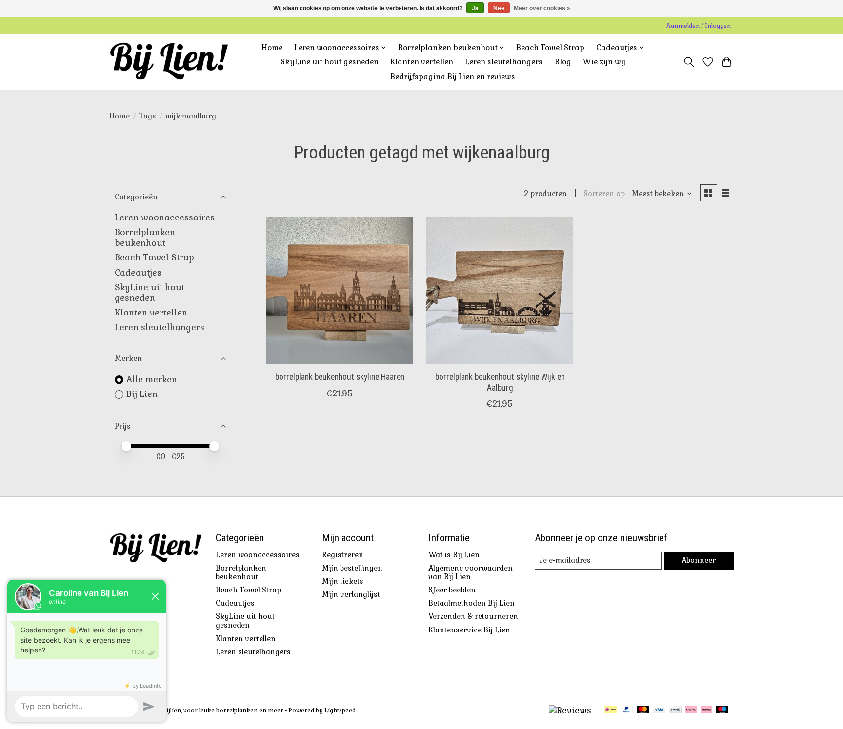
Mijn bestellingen (352, 568)
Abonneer (699, 560)
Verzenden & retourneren (473, 616)
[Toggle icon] (689, 62)
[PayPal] (627, 710)
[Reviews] (570, 710)
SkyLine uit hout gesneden (330, 62)
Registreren (342, 555)
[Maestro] (722, 710)
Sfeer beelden (452, 590)
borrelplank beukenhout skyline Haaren (339, 377)
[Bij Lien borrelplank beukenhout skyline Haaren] (339, 290)
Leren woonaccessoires (165, 217)
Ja (475, 8)
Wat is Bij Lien (454, 555)
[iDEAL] (610, 710)
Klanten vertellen (421, 62)
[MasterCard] (643, 710)
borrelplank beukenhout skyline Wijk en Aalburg (500, 382)
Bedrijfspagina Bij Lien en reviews (452, 76)
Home (271, 48)
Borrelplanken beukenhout (145, 237)
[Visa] (659, 710)
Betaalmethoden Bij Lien (471, 603)
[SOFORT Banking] (691, 710)
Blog (563, 62)
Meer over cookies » (542, 8)
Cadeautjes (138, 272)
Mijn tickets (342, 581)
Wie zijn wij (604, 62)
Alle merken (151, 379)
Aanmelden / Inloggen (698, 26)
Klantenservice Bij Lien (469, 630)
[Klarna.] (706, 710)
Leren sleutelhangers (503, 62)
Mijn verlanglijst (351, 594)
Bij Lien (142, 394)
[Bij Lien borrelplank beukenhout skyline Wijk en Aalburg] (499, 290)
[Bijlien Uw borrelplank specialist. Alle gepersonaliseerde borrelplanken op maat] (169, 62)
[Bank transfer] (675, 710)
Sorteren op (604, 193)
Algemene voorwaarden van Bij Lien (470, 572)
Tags (147, 116)
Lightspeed (340, 710)
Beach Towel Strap (550, 48)
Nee (498, 8)
